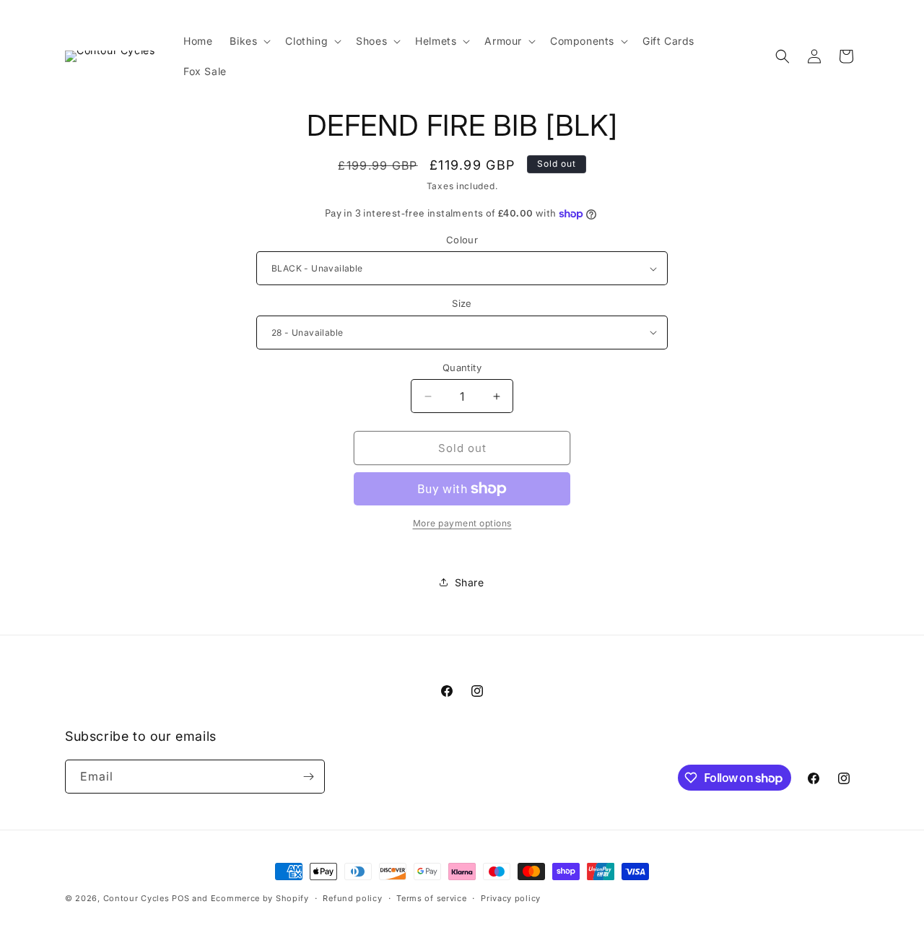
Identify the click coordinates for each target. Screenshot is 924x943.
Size (462, 303)
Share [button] (469, 582)
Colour (462, 239)
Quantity (462, 367)
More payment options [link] (462, 523)
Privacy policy (511, 898)
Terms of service (431, 898)
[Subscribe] (308, 777)
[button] (248, 41)
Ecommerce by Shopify (260, 898)
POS (180, 898)
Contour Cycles (136, 898)
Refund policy (352, 898)
